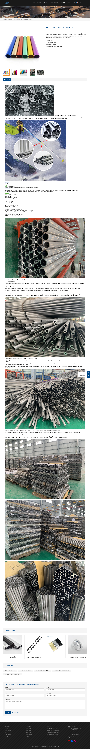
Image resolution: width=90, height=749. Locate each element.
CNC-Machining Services (52, 734)
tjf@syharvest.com (75, 734)
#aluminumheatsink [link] (76, 190)
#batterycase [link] (27, 191)
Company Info (29, 728)
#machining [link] (16, 187)
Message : (7, 699)
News (6, 732)
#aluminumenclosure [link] (66, 190)
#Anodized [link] (37, 191)
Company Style (29, 730)
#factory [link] (6, 187)
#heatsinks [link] (38, 190)
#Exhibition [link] (47, 191)
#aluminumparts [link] (8, 191)
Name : (6, 687)
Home (4, 19)
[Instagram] (75, 741)
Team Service (8, 730)
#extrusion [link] (32, 191)
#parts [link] (51, 191)
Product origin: (49, 42)
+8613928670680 (74, 738)
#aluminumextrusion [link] (16, 191)
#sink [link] (44, 190)
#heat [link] (42, 190)
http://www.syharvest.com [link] (10, 183)
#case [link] (22, 191)
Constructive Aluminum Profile (53, 730)
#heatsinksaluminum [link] (50, 190)
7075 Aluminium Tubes (10, 670)
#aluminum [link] (25, 187)
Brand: (47, 40)
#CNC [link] (12, 187)
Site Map (7, 736)
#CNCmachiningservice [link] (33, 187)
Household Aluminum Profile (53, 732)
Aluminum (35, 432)
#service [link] (21, 187)
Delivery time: (49, 44)
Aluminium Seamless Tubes (42, 670)
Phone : (47, 687)
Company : (48, 693)
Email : (7, 693)
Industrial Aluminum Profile (52, 728)
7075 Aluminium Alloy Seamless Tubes (23, 19)
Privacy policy (16, 712)
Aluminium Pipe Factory (25, 670)
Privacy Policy (29, 732)
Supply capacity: (50, 46)
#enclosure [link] (57, 190)
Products (10, 19)
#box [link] (61, 190)
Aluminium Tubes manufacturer (12, 674)
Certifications (8, 734)
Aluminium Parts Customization (61, 670)
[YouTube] (69, 741)
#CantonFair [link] (42, 191)
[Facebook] (72, 741)
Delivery (6, 728)
